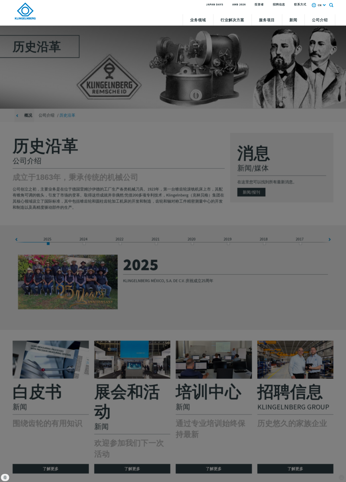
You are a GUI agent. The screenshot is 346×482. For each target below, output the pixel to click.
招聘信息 (279, 4)
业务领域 (198, 19)
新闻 (293, 19)
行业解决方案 (232, 19)
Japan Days (214, 4)
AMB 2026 (239, 4)
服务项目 (267, 19)
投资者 (259, 4)
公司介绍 (320, 19)
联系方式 (300, 4)
